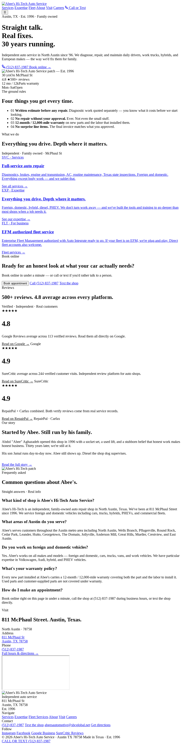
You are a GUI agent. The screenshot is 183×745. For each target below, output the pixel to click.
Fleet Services (38, 717)
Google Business (43, 733)
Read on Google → (15, 344)
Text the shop (68, 283)
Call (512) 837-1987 (44, 283)
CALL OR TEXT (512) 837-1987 (26, 741)
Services (8, 8)
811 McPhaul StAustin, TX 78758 (15, 639)
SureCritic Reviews (69, 733)
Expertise (21, 8)
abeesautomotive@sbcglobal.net (67, 725)
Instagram (9, 733)
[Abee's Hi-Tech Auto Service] (24, 4)
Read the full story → (17, 464)
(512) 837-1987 (13, 649)
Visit (49, 8)
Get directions (100, 725)
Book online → (40, 67)
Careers (58, 8)
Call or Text (77, 8)
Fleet (32, 8)
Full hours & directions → (20, 653)
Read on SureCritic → (17, 381)
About (40, 8)
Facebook (23, 733)
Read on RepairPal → (17, 419)
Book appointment (15, 283)
